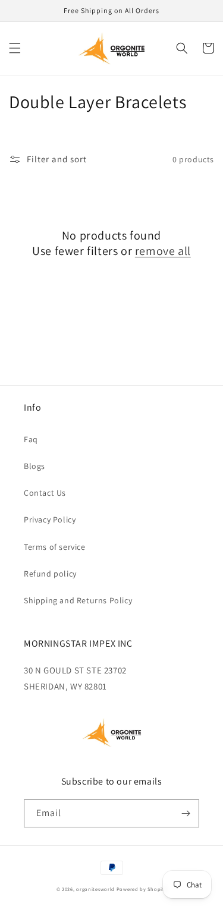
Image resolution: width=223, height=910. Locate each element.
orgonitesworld (95, 889)
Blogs (34, 466)
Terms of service (55, 546)
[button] (15, 48)
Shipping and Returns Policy (78, 600)
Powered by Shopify (142, 889)
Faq (31, 439)
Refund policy (50, 573)
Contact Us (45, 492)
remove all (163, 251)
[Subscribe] (185, 813)
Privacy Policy (50, 519)
